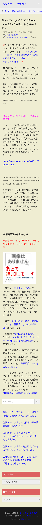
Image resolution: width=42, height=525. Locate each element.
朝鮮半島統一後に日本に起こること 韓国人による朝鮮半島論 (20, 324)
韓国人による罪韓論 (24, 333)
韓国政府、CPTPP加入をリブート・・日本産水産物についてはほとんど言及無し (20, 436)
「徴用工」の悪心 (21, 288)
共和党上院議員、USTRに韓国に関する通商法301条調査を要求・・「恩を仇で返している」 (20, 460)
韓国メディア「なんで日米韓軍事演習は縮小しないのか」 (20, 424)
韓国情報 (25, 37)
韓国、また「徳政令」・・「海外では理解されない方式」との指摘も (20, 414)
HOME (6, 11)
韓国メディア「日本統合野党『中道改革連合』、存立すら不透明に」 (20, 448)
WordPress (26, 519)
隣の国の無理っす (18, 11)
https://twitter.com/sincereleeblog (20, 392)
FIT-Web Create (30, 516)
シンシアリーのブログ (14, 4)
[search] (37, 401)
